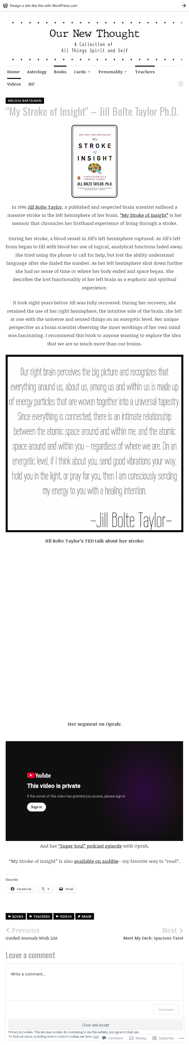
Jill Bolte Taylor (45, 207)
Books (60, 71)
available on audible (96, 861)
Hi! (31, 84)
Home (13, 71)
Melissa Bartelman (25, 101)
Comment (166, 1009)
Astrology (37, 71)
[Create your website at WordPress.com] (94, 5)
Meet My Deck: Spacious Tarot (153, 933)
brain (87, 916)
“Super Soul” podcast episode (90, 846)
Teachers (145, 71)
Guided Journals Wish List (32, 933)
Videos (14, 84)
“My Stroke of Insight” (144, 215)
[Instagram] (180, 81)
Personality (110, 71)
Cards (80, 71)
